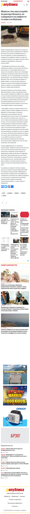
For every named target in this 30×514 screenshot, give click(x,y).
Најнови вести (7, 445)
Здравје (3, 454)
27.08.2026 (8, 283)
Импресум (7, 496)
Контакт (22, 496)
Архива (15, 506)
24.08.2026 (9, 305)
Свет (2, 472)
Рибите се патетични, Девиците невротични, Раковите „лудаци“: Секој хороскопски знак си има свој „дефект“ (14, 286)
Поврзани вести (9, 265)
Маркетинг (15, 496)
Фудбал (3, 448)
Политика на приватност (15, 503)
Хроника (4, 328)
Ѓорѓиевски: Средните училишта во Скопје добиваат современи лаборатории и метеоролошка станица (14, 309)
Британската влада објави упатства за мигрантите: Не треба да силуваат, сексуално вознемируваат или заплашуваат (14, 474)
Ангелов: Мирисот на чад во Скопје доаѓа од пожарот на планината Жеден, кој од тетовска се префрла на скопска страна (14, 331)
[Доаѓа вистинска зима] (6, 202)
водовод (10, 193)
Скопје (3, 22)
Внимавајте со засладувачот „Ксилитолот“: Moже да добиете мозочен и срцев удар (14, 456)
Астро (3, 283)
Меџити (23, 193)
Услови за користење (15, 499)
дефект (17, 193)
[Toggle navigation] (27, 4)
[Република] (9, 5)
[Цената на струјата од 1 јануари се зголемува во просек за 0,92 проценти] (2, 202)
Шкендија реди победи (13, 468)
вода (4, 193)
